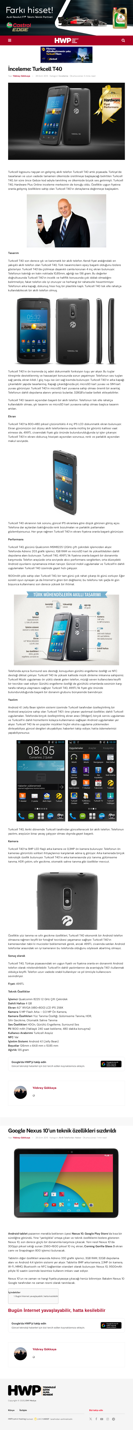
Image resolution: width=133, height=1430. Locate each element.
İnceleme (63, 76)
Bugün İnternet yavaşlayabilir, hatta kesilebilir (36, 1296)
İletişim (23, 1410)
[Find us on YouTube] (101, 1419)
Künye (11, 1410)
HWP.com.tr (13, 1419)
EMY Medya (30, 1400)
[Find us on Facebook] (96, 1419)
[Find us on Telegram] (113, 1419)
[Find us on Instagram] (107, 1419)
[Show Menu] (9, 40)
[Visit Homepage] (66, 40)
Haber (78, 1137)
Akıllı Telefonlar (66, 1137)
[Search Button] (123, 40)
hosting (22, 1419)
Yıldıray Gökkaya (21, 76)
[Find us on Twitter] (90, 1419)
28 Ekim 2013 (42, 76)
